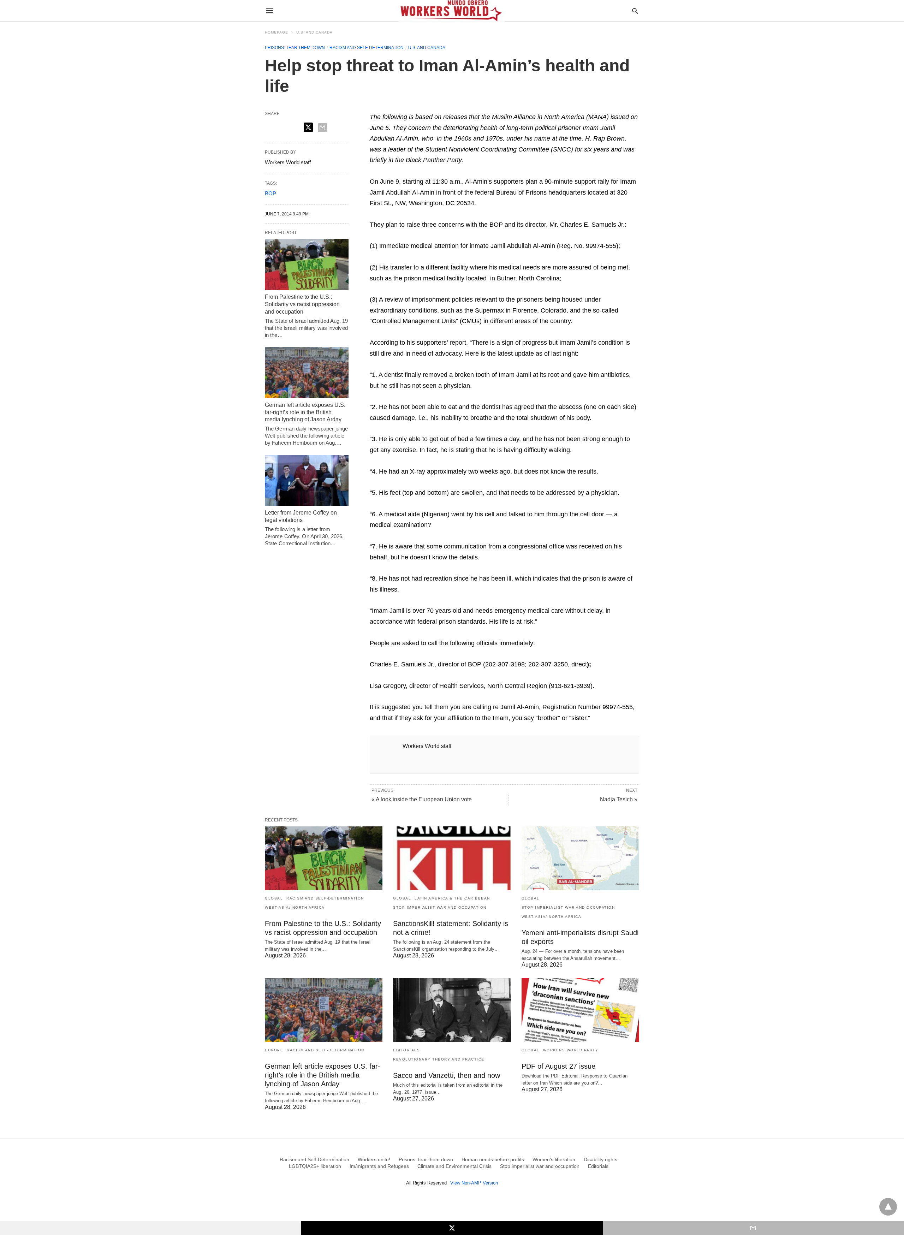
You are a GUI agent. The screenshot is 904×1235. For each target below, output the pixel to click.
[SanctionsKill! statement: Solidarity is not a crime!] (452, 858)
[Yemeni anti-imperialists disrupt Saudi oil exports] (580, 858)
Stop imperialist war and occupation (440, 907)
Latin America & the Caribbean (452, 898)
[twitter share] (308, 127)
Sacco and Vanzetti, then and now (446, 1075)
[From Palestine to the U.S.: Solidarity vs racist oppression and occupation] (307, 264)
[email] (753, 1228)
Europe (274, 1050)
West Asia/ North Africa (295, 907)
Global (274, 898)
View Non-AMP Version (474, 1183)
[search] (635, 11)
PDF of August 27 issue (558, 1066)
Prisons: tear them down (295, 47)
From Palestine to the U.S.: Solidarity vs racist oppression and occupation (302, 304)
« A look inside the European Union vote (421, 799)
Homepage (276, 32)
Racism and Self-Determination (366, 47)
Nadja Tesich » (618, 799)
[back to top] (888, 1207)
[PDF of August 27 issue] (580, 1010)
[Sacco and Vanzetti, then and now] (452, 1010)
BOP (270, 193)
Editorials (406, 1050)
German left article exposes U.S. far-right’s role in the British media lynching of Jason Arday (305, 412)
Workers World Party (571, 1050)
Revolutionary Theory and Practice (438, 1059)
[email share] (322, 127)
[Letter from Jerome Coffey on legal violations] (307, 480)
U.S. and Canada (314, 32)
